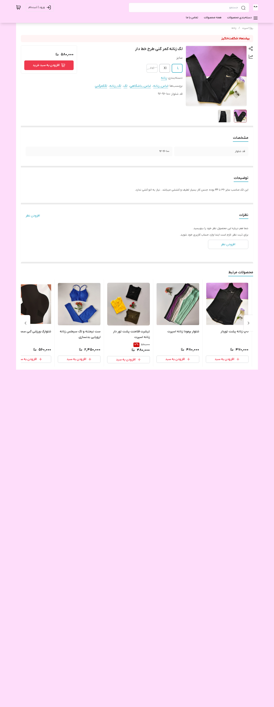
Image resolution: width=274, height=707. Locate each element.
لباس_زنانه (160, 86)
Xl (165, 68)
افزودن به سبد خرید (46, 65)
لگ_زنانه (115, 86)
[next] (25, 323)
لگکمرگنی (101, 86)
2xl (152, 68)
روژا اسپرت (247, 28)
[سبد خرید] (18, 7)
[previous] (248, 323)
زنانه (233, 28)
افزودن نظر (33, 216)
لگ (125, 86)
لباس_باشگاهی (140, 86)
